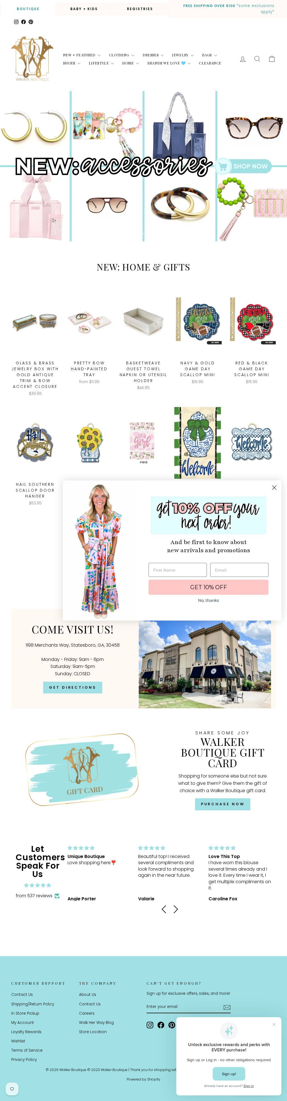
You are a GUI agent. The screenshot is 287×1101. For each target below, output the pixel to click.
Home (128, 63)
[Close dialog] (274, 487)
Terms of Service (27, 1050)
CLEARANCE (210, 63)
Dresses (151, 54)
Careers (86, 1013)
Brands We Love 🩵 (167, 63)
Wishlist (18, 1041)
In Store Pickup (25, 1013)
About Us (87, 994)
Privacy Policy (24, 1059)
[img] (37, 885)
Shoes (69, 63)
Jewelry (180, 54)
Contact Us (22, 994)
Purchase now (223, 804)
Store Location (93, 1032)
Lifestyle (99, 63)
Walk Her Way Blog (96, 1022)
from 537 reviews (34, 895)
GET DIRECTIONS (72, 687)
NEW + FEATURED (79, 54)
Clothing (119, 54)
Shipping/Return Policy (32, 1004)
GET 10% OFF (208, 587)
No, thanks (208, 600)
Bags (207, 54)
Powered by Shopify (143, 1079)
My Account (22, 1022)
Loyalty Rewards (26, 1032)
